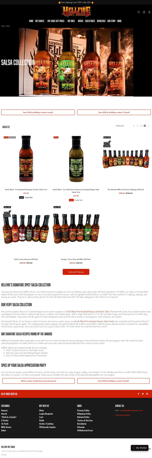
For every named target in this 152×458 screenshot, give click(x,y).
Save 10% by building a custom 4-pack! (38, 112)
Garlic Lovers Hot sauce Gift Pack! (26, 259)
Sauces (4, 410)
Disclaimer (82, 423)
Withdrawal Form (85, 430)
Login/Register (46, 413)
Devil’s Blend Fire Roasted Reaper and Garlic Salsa (87, 311)
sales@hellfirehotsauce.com (131, 410)
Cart (41, 417)
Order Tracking (46, 423)
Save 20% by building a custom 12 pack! (113, 381)
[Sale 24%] (126, 159)
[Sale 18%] (76, 228)
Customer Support (122, 415)
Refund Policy (83, 417)
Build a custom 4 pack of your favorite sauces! (38, 381)
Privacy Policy (83, 410)
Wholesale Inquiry (47, 427)
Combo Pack (28, 197)
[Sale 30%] (26, 228)
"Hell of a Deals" (9, 417)
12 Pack (4, 423)
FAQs (41, 420)
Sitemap (81, 427)
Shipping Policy (84, 413)
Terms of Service (85, 420)
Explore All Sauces (76, 272)
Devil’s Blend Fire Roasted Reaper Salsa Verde (94, 321)
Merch (4, 413)
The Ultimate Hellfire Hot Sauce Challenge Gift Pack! (125, 189)
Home (3, 26)
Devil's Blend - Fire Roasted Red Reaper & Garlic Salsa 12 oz (26, 189)
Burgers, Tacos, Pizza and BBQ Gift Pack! (76, 259)
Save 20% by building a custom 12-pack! (114, 112)
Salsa (3, 430)
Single (21, 197)
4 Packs (4, 420)
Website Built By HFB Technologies (31, 451)
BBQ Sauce (6, 427)
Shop (41, 410)
